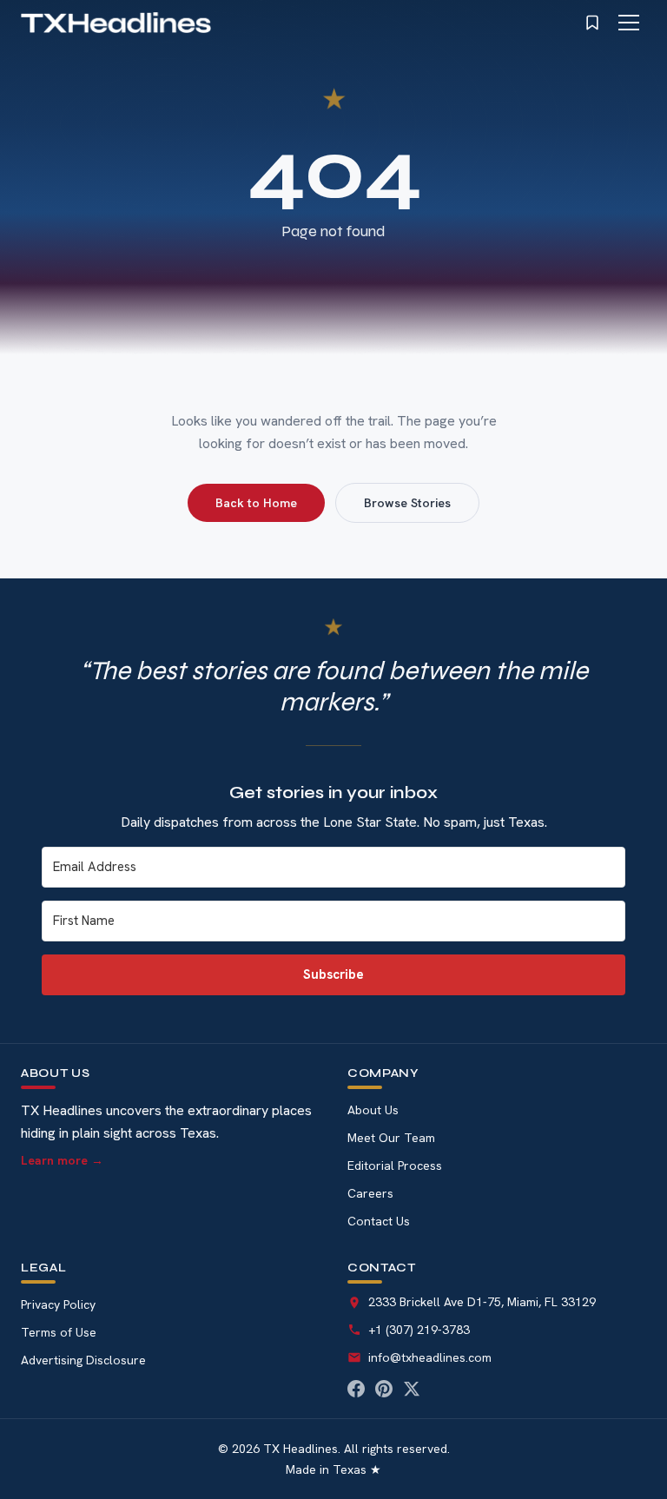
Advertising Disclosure (83, 1360)
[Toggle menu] (628, 22)
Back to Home (256, 503)
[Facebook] (356, 1388)
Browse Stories (407, 503)
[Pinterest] (384, 1388)
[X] (411, 1388)
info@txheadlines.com (430, 1357)
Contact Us (378, 1221)
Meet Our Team (391, 1138)
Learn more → (62, 1160)
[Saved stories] (592, 22)
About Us (373, 1110)
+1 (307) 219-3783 (419, 1329)
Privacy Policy (58, 1304)
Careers (370, 1193)
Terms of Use (58, 1332)
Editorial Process (394, 1165)
